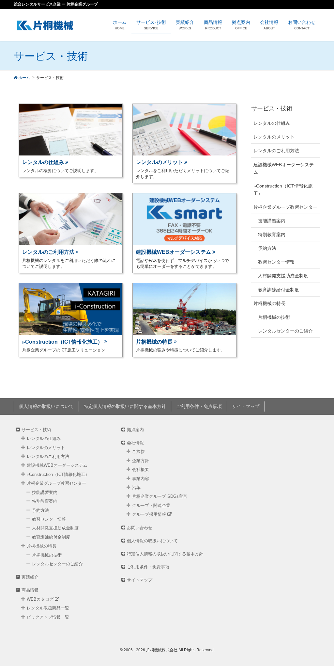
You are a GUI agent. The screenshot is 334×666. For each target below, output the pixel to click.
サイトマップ (245, 406)
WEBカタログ (41, 599)
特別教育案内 (271, 234)
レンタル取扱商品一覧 (48, 608)
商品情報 (30, 590)
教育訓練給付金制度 (278, 289)
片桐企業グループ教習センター (285, 207)
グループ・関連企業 (151, 505)
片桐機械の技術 (274, 317)
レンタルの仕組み (271, 123)
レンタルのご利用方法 (276, 150)
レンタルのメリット (274, 136)
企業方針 (140, 460)
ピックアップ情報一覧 (48, 617)
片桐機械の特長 (269, 303)
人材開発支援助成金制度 (283, 275)
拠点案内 (135, 429)
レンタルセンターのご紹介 (285, 330)
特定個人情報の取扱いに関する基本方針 (125, 406)
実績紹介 (30, 577)
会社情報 (135, 442)
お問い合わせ (139, 527)
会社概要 (140, 469)
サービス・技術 (36, 429)
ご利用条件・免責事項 (199, 406)
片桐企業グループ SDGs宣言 (159, 496)
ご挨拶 (138, 451)
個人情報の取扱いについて (46, 406)
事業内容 (140, 478)
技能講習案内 (271, 220)
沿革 (136, 487)
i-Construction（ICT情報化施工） (282, 189)
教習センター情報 (276, 262)
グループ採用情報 (149, 514)
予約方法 (267, 248)
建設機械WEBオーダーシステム (283, 168)
